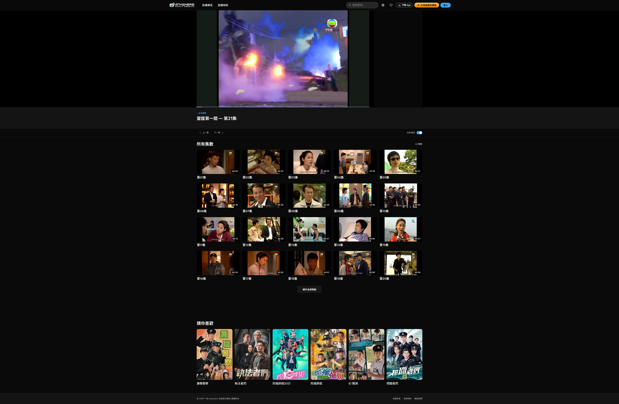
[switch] (419, 132)
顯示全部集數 (309, 289)
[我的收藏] (391, 5)
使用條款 (407, 398)
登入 (445, 5)
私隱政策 (396, 398)
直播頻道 (223, 5)
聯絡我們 (418, 398)
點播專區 (207, 5)
